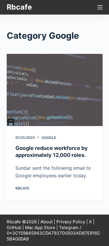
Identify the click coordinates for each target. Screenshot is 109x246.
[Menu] (100, 7)
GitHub (14, 227)
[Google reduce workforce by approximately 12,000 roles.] (55, 90)
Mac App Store (40, 227)
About (46, 221)
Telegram (68, 227)
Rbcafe (19, 7)
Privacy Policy (70, 221)
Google (49, 137)
